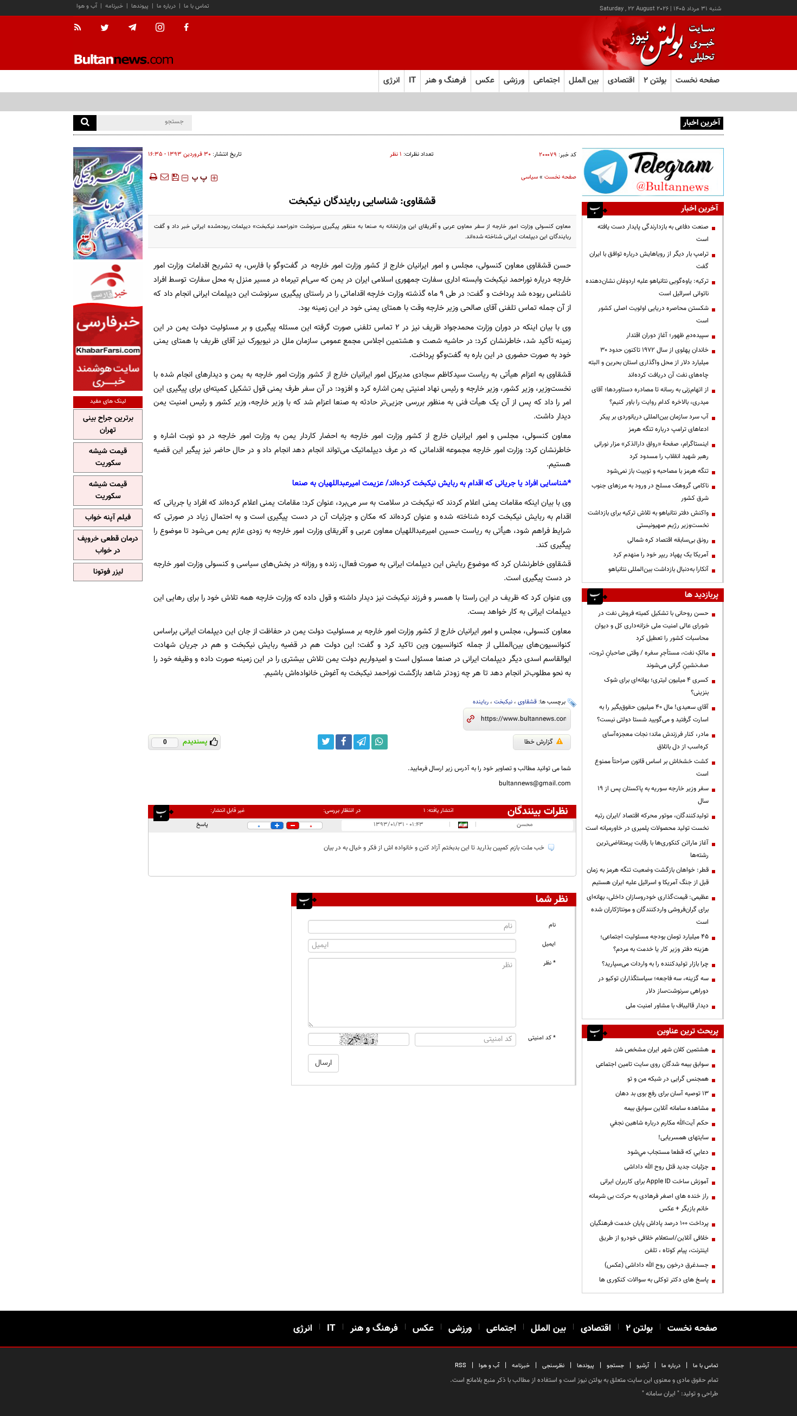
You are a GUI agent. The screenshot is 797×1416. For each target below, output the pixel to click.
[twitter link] (326, 742)
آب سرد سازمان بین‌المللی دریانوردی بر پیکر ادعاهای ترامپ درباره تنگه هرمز (654, 423)
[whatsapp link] (379, 742)
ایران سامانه (661, 1394)
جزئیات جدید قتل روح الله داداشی (666, 1167)
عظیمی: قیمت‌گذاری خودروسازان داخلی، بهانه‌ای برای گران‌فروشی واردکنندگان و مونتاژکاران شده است (648, 909)
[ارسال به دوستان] (164, 177)
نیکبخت (503, 702)
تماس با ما (196, 6)
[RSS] (81, 28)
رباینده (481, 702)
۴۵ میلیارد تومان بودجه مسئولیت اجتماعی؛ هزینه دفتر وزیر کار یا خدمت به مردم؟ (654, 943)
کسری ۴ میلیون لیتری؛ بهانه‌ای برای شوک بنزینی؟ (656, 686)
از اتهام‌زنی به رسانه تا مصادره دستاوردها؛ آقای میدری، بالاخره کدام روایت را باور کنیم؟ (650, 396)
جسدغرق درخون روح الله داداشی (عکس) (657, 1265)
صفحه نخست (697, 80)
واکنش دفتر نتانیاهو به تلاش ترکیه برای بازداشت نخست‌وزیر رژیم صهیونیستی (648, 519)
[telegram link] (361, 742)
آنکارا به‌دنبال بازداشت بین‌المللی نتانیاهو (658, 569)
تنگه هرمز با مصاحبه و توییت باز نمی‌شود (658, 471)
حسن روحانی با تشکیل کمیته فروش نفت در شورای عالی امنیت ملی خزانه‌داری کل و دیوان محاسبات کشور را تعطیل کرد (652, 625)
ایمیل (549, 944)
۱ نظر (396, 154)
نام (552, 925)
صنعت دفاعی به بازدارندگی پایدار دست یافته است (653, 233)
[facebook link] (344, 742)
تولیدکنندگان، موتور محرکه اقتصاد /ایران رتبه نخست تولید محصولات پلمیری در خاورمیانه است (647, 822)
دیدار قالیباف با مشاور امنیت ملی (667, 1006)
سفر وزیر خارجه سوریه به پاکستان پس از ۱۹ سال (653, 795)
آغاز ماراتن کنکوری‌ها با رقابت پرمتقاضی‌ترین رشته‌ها (652, 849)
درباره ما (166, 6)
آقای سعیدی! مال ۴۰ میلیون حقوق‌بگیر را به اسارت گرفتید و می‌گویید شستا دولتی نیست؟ (653, 713)
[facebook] (186, 28)
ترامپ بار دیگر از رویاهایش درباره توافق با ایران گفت (649, 260)
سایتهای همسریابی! (683, 1137)
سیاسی (529, 177)
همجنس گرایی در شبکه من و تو (668, 1079)
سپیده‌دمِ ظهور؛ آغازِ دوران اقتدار (667, 335)
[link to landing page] (669, 43)
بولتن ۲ (655, 80)
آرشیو (643, 1365)
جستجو (615, 1365)
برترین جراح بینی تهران (108, 424)
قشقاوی (527, 702)
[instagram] (160, 28)
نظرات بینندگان (537, 811)
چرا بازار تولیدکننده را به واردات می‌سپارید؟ (655, 964)
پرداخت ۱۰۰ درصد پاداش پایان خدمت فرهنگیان (649, 1223)
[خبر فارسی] (108, 326)
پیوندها (140, 6)
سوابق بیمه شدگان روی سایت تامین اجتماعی (652, 1064)
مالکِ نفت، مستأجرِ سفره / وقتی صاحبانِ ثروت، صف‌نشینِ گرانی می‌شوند (649, 659)
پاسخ (202, 824)
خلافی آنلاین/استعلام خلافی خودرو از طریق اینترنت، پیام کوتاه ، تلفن (654, 1244)
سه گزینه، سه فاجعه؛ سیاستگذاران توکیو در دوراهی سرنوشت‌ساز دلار (653, 985)
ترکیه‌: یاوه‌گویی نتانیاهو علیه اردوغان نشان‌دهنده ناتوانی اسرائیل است (647, 287)
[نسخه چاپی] (152, 177)
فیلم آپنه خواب (108, 518)
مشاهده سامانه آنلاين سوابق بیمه (666, 1108)
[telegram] (132, 27)
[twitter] (104, 29)
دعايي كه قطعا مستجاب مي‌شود (668, 1152)
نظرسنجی (553, 1365)
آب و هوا (86, 6)
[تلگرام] (653, 171)
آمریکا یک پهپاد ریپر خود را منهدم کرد (661, 555)
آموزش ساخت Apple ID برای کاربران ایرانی (654, 1181)
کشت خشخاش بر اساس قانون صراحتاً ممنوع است (652, 768)
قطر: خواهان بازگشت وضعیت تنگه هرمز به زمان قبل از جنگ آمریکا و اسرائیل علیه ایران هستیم (648, 876)
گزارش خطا (538, 742)
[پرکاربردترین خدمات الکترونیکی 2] (108, 203)
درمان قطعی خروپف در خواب (108, 545)
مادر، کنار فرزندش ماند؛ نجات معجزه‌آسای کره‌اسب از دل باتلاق (655, 740)
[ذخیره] (175, 177)
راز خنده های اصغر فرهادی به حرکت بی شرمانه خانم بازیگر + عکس (649, 1202)
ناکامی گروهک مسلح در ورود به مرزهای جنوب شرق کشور (650, 492)
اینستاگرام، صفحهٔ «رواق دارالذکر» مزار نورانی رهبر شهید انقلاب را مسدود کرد (651, 450)
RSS (460, 1365)
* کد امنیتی (542, 1038)
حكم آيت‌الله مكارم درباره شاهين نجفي (659, 1123)
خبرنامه (114, 6)
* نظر (549, 963)
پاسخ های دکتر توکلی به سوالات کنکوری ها (654, 1280)
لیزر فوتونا (108, 572)
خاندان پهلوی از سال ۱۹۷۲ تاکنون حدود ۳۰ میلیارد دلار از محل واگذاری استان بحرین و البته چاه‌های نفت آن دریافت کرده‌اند (648, 362)
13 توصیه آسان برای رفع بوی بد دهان (662, 1093)
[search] (85, 123)
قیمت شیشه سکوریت (108, 457)
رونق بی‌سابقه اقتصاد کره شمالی (668, 540)
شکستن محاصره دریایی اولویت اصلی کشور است (653, 314)
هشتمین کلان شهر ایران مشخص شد (662, 1050)
